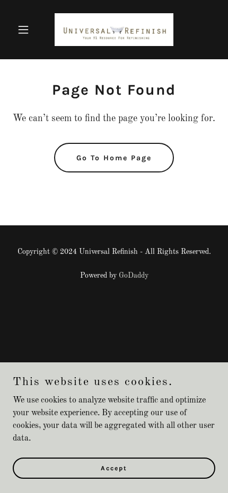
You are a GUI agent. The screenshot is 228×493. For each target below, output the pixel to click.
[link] (114, 29)
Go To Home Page (114, 157)
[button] (28, 29)
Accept (114, 467)
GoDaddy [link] (133, 275)
